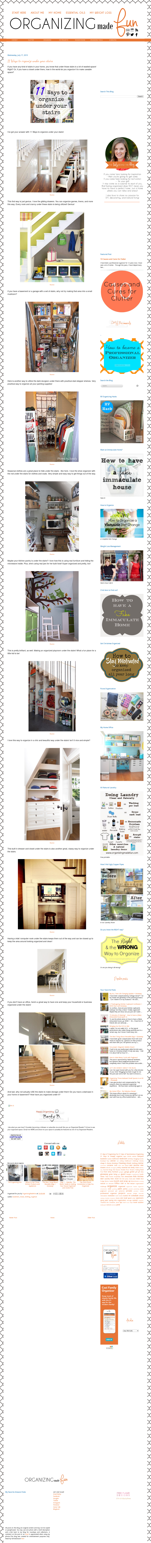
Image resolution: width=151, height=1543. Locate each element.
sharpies (112, 1198)
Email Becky (57, 1494)
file (114, 1170)
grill (119, 1174)
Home (52, 1218)
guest (123, 1174)
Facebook (56, 1496)
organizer (140, 1186)
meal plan (132, 1179)
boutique (103, 1161)
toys (131, 1202)
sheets (118, 1198)
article (129, 1156)
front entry (107, 1172)
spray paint (104, 1200)
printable (129, 1191)
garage (126, 1172)
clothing (27, 1197)
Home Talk (56, 1507)
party (141, 1189)
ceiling (122, 1161)
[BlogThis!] (56, 1194)
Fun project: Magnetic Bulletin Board (122, 1047)
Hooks (111, 1176)
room (120, 1196)
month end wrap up (122, 1181)
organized (121, 1186)
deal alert (121, 1165)
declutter (136, 1165)
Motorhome (135, 1181)
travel (135, 1202)
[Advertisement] (121, 70)
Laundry (107, 1179)
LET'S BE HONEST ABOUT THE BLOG (123, 1068)
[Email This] (54, 1194)
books (141, 1159)
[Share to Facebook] (60, 1194)
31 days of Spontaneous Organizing (131, 1154)
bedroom (123, 1159)
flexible (123, 1170)
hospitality (117, 1176)
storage (129, 1200)
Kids (135, 1176)
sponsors (139, 1198)
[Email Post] (50, 1193)
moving (141, 1181)
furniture (115, 1172)
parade (131, 1189)
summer (135, 1200)
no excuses (110, 1183)
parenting (136, 1189)
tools (127, 1202)
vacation (140, 1202)
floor (127, 1170)
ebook (108, 1167)
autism (134, 1156)
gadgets (121, 1172)
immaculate (128, 1176)
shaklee (107, 1198)
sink (121, 1198)
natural (102, 1183)
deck (130, 1165)
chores (109, 1163)
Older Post (91, 1218)
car (118, 1161)
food (141, 1170)
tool (124, 1202)
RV (129, 1196)
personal (111, 1191)
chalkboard (127, 1161)
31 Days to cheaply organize (111, 1156)
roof (116, 1196)
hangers (128, 1174)
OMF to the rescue (127, 1183)
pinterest (121, 1191)
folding (137, 1170)
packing (114, 1189)
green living (113, 1174)
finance (118, 1170)
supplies (141, 1200)
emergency (114, 1167)
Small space (128, 1198)
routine (125, 1196)
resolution (111, 1196)
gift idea (140, 1172)
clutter (140, 1163)
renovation (103, 1196)
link (120, 1179)
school (141, 1196)
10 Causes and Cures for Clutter (113, 259)
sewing (102, 1198)
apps (124, 1156)
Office (116, 1183)
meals (138, 1179)
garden (132, 1172)
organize (34, 1197)
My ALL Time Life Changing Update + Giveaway (126, 994)
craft (115, 1165)
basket (110, 1159)
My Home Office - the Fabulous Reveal (123, 1091)
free (101, 1172)
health (141, 1174)
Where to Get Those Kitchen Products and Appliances (32, 1184)
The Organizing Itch (15, 1182)
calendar (113, 1161)
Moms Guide (109, 1181)
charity (141, 1161)
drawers (103, 1167)
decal (126, 1165)
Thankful (103, 1202)
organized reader (131, 1186)
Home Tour (104, 1176)
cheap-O (103, 1163)
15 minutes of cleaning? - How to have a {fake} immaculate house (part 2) (125, 1016)
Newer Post (13, 1218)
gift (136, 1172)
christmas (115, 1163)
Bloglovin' (56, 1509)
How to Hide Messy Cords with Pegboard (124, 1057)
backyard (140, 1156)
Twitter (55, 1500)
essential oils (126, 1167)
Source (52, 195)
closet (22, 1197)
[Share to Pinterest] (62, 1194)
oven (109, 1189)
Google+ (56, 1498)
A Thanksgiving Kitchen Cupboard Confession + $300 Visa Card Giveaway (126, 1005)
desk (141, 1165)
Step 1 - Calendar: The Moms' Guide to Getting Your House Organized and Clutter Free (68, 1185)
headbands (135, 1174)
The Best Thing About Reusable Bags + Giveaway (50, 1184)
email (27, 1534)
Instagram (56, 1503)
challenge (135, 1161)
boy (108, 1161)
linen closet (115, 1179)
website (108, 1205)
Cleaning (122, 1163)
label (101, 1179)
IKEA (122, 1176)
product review (138, 1191)
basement (16, 1197)
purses (129, 1193)
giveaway (104, 1174)
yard (118, 1205)
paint (120, 1189)
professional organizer (108, 1193)
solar (133, 1198)
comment (103, 1165)
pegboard (103, 1191)
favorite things (108, 1170)
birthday (130, 1159)
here (22, 1538)
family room (135, 1167)
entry (119, 1167)
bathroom (115, 1159)
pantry (125, 1189)
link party (125, 1179)
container (110, 1165)
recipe (135, 1193)
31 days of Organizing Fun (109, 1154)
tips (121, 1202)
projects (122, 1193)
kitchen (140, 1176)
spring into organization (117, 1200)
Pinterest (56, 1505)
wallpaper (103, 1205)
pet (116, 1191)
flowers (132, 1170)
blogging (136, 1159)
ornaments (103, 1189)
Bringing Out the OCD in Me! (119, 1026)
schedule (134, 1195)
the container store (113, 1202)
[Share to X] (58, 1194)
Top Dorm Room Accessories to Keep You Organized (85, 1184)
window (114, 1205)
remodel (141, 1193)
